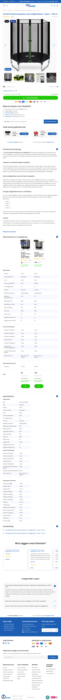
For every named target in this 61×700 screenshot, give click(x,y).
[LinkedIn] (8, 643)
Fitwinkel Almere (36, 669)
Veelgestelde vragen (8, 680)
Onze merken (20, 672)
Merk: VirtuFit (55, 16)
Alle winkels (35, 667)
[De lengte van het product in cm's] (11, 483)
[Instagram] (6, 643)
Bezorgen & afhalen (9, 626)
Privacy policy (15, 698)
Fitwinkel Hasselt (36, 689)
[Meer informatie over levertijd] (19, 94)
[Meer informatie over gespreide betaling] (57, 86)
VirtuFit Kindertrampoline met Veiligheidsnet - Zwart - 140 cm (12, 550)
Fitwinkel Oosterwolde (37, 680)
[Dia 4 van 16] (40, 78)
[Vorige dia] (5, 45)
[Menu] (4, 5)
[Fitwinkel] (6, 697)
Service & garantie (8, 630)
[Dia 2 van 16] (19, 78)
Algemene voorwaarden (17, 696)
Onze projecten (50, 673)
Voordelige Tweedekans (8, 90)
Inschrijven (53, 657)
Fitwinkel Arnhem (36, 672)
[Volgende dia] (54, 45)
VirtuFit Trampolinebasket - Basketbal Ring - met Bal (44, 132)
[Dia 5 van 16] (51, 78)
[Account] (54, 5)
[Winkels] (52, 5)
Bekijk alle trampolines (9, 231)
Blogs (18, 678)
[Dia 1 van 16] (8, 78)
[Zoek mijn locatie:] (49, 5)
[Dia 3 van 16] (29, 78)
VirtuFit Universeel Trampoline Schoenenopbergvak (15, 132)
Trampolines (9, 10)
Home (4, 10)
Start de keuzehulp (50, 121)
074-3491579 (27, 630)
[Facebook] (3, 643)
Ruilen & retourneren (9, 628)
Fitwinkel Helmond (36, 678)
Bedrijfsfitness (49, 671)
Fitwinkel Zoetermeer (37, 682)
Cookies (21, 698)
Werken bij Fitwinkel (22, 669)
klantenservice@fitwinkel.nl (31, 632)
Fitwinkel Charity (21, 674)
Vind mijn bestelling (9, 624)
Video (8, 69)
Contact (5, 667)
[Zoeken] (7, 6)
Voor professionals (50, 669)
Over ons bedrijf (21, 667)
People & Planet (21, 676)
